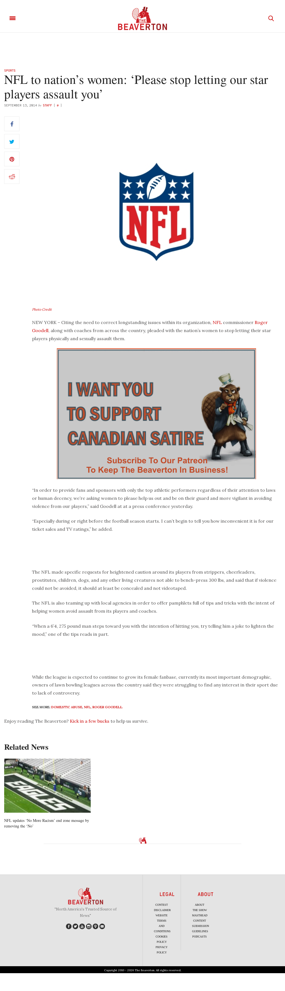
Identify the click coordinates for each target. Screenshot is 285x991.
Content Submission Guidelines (200, 926)
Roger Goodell (107, 707)
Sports (10, 70)
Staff (47, 105)
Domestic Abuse (66, 707)
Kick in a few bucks (89, 721)
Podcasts (199, 936)
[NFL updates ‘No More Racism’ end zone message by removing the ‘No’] (47, 786)
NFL (217, 322)
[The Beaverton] (142, 18)
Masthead (199, 915)
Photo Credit (42, 309)
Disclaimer (162, 910)
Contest (161, 904)
